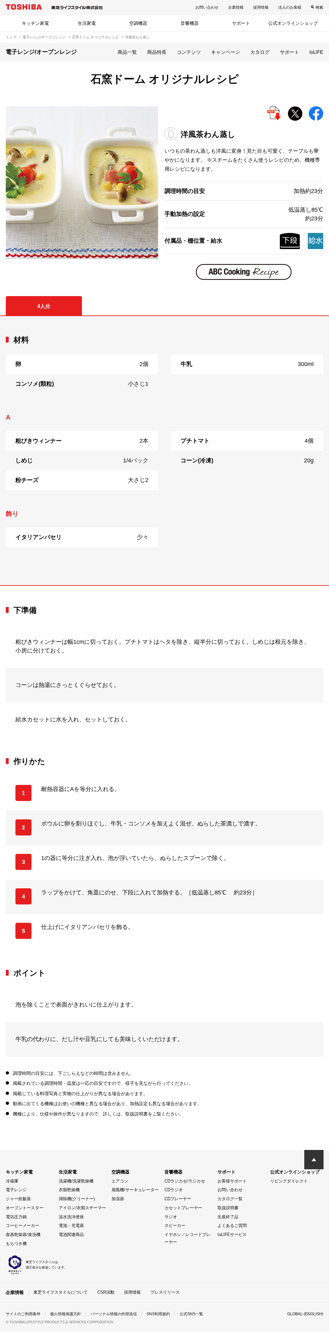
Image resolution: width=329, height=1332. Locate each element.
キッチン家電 (35, 23)
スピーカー (174, 1225)
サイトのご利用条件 (23, 1314)
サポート (241, 23)
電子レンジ (16, 1189)
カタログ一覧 (230, 1198)
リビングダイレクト (289, 1181)
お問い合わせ (206, 7)
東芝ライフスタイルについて (60, 1292)
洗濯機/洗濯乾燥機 (76, 1181)
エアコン (119, 1181)
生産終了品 (228, 1216)
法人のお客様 (289, 7)
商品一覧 (127, 52)
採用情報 (261, 7)
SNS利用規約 (158, 1314)
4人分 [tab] (43, 306)
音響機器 (190, 23)
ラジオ (170, 1216)
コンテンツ (189, 52)
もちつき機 (16, 1243)
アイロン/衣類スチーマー (82, 1207)
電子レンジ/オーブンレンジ (44, 37)
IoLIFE (316, 52)
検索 (319, 7)
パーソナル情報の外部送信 (114, 1314)
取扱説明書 (228, 1207)
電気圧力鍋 (16, 1216)
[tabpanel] (164, 450)
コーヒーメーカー (22, 1225)
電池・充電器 (71, 1225)
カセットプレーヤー (183, 1207)
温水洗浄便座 (71, 1216)
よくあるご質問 (232, 1225)
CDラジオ (173, 1189)
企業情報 (236, 7)
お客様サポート (232, 1181)
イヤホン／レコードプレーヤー (187, 1238)
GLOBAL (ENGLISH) (305, 1314)
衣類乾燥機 (69, 1189)
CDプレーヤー (177, 1198)
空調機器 (138, 23)
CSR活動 (105, 1292)
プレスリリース (165, 1292)
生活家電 (87, 23)
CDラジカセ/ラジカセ (184, 1181)
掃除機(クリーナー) (77, 1198)
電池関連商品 (71, 1234)
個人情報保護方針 (65, 1314)
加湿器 (117, 1198)
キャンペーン (225, 52)
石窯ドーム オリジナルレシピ (95, 37)
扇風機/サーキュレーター (135, 1189)
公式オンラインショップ (293, 23)
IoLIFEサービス (232, 1234)
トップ (11, 37)
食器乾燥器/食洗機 (23, 1234)
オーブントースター (24, 1207)
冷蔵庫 (12, 1181)
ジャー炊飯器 (18, 1198)
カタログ (260, 52)
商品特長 (156, 52)
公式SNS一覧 (191, 1314)
